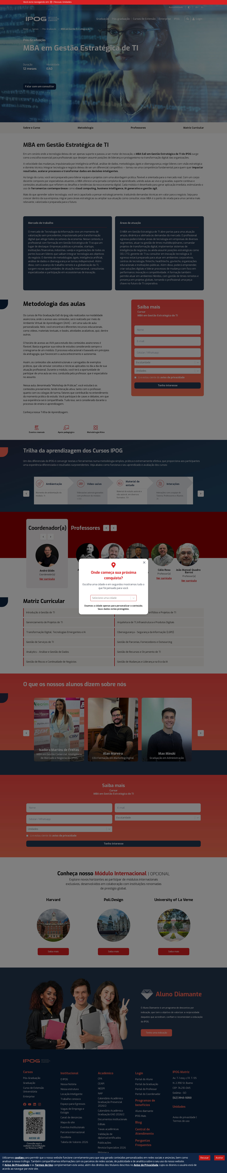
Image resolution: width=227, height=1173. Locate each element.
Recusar (204, 1157)
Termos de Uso (44, 1165)
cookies (19, 1157)
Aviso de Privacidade (17, 1165)
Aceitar (219, 1157)
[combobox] (92, 598)
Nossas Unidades (63, 2)
